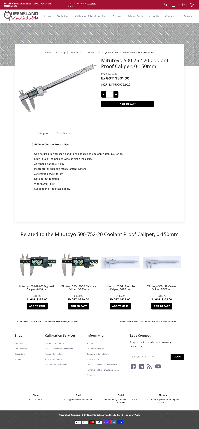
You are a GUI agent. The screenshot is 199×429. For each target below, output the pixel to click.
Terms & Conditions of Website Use (102, 364)
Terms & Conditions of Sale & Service (103, 370)
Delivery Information (95, 349)
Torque (18, 359)
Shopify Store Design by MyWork (124, 415)
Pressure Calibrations (54, 354)
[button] (192, 5)
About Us (91, 343)
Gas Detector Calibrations (56, 364)
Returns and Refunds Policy (99, 354)
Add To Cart (37, 306)
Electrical (19, 343)
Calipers (90, 52)
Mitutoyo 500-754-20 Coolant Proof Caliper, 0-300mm (148, 321)
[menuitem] (165, 5)
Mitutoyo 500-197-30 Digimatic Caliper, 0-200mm (79, 288)
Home (48, 52)
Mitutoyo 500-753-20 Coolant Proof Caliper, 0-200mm (49, 321)
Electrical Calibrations (54, 343)
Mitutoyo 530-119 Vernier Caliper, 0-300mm (162, 288)
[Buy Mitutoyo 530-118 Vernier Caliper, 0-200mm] (120, 262)
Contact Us (91, 375)
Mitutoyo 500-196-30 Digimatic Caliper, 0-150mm (37, 288)
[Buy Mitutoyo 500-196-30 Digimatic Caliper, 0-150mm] (37, 262)
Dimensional (76, 52)
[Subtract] (103, 94)
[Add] (115, 94)
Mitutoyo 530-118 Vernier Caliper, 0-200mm (120, 288)
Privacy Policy (93, 359)
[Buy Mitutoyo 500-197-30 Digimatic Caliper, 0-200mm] (79, 262)
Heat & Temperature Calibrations (59, 349)
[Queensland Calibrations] (21, 16)
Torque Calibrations (53, 359)
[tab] (42, 133)
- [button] (181, 4)
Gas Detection (21, 349)
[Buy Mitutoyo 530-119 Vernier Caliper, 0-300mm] (162, 262)
